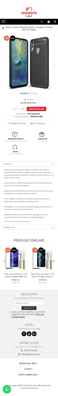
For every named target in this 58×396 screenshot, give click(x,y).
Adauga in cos (36, 109)
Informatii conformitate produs (16, 221)
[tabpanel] (29, 62)
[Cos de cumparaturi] (49, 21)
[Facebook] (24, 333)
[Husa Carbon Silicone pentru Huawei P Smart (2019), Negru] (29, 62)
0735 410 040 (30, 350)
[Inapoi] (2, 28)
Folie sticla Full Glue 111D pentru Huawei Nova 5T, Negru (42, 275)
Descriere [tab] (8, 164)
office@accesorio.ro (30, 354)
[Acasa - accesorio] (29, 12)
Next (54, 65)
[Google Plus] (34, 333)
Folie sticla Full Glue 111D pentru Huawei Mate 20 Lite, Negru (15, 275)
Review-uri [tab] (9, 227)
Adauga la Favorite (18, 123)
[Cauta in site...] (55, 21)
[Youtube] (29, 333)
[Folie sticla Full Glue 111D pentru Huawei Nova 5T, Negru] (42, 259)
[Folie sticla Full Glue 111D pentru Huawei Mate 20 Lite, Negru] (15, 259)
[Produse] (3, 22)
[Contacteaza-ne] (42, 21)
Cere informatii (39, 123)
